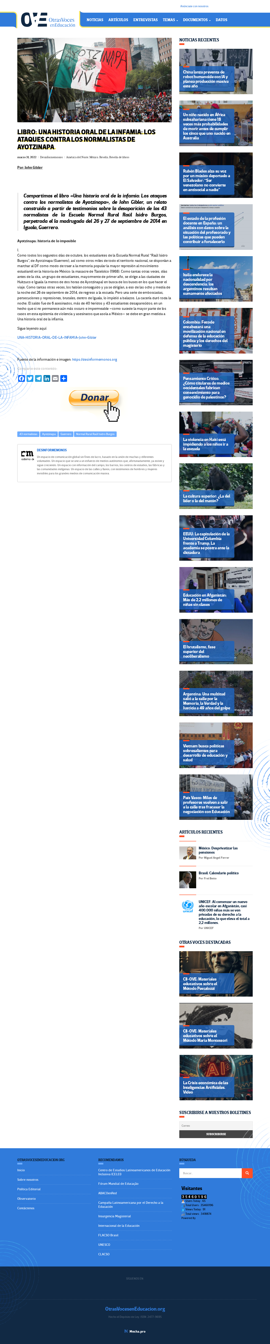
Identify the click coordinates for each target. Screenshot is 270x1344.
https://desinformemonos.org (94, 359)
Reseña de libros (119, 157)
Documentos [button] (196, 20)
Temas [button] (169, 20)
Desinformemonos (51, 157)
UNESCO (104, 1245)
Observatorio (26, 1199)
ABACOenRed (107, 1193)
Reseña (103, 157)
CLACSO (103, 1254)
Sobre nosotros (27, 1180)
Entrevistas (145, 20)
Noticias (95, 20)
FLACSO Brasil (108, 1235)
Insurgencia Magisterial (114, 1216)
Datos (221, 20)
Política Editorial (28, 1189)
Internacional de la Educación (118, 1226)
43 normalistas (28, 434)
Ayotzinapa (49, 434)
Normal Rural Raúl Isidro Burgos (95, 434)
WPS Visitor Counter (208, 1218)
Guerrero (66, 434)
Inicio (21, 1170)
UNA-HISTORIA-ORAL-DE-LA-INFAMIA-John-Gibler (56, 337)
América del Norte (77, 157)
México (93, 157)
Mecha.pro (138, 1331)
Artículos (118, 20)
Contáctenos (25, 1208)
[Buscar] (247, 1173)
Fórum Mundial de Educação (118, 1184)
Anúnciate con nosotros (194, 6)
